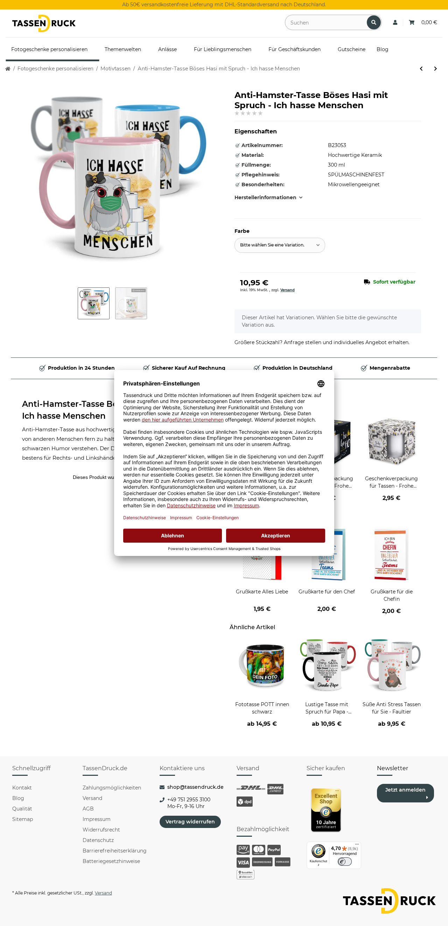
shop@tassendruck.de (195, 787)
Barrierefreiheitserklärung (115, 851)
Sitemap (22, 819)
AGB (88, 809)
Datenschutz (98, 840)
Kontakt (22, 788)
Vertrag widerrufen (190, 822)
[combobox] (279, 245)
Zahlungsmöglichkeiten (112, 788)
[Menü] (357, 846)
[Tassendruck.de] (44, 23)
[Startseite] (7, 69)
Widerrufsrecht (101, 830)
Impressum (97, 819)
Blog (18, 798)
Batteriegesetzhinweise (111, 861)
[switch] (345, 861)
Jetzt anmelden (405, 790)
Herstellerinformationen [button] (265, 197)
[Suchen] (374, 22)
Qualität (22, 809)
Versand (287, 290)
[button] (395, 22)
